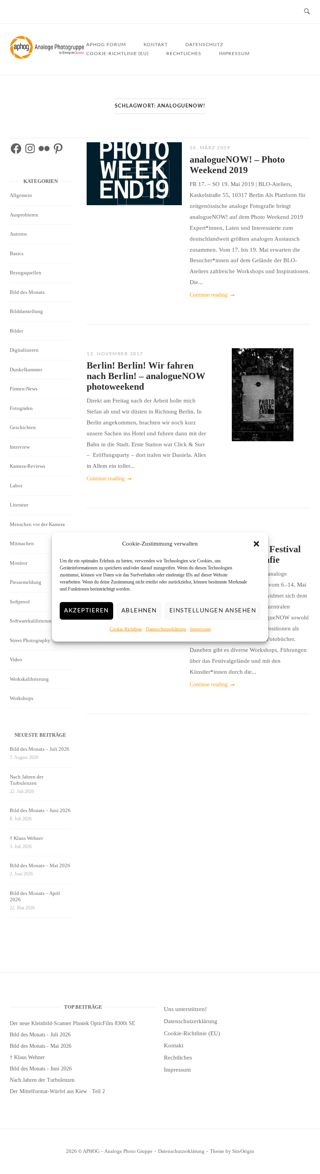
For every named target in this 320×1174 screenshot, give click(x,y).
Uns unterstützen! (185, 1009)
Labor (16, 486)
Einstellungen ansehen (212, 611)
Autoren (18, 234)
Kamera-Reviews (27, 466)
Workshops (21, 698)
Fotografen (21, 408)
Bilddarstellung (26, 311)
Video (16, 659)
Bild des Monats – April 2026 (35, 896)
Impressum (200, 629)
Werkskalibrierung (29, 679)
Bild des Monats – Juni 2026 (40, 810)
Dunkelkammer (26, 369)
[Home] (48, 57)
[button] (256, 544)
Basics (16, 253)
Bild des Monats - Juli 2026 (40, 1035)
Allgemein (21, 195)
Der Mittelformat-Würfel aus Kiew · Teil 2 (57, 1091)
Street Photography (30, 640)
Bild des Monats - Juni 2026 (41, 1069)
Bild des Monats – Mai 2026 (40, 865)
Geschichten (23, 427)
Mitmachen (22, 543)
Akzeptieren (86, 611)
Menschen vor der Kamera (37, 524)
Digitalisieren (24, 350)
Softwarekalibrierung (32, 621)
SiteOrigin (243, 1151)
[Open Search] (307, 12)
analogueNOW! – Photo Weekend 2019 (237, 164)
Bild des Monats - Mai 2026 (40, 1046)
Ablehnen (139, 611)
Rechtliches (183, 53)
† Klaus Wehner (26, 838)
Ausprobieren (24, 215)
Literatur (19, 505)
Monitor (18, 563)
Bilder (16, 331)
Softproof (20, 602)
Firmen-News (23, 389)
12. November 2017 (115, 353)
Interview (20, 447)
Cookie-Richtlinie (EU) (117, 53)
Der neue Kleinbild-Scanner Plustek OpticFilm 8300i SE (72, 1023)
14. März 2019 (210, 147)
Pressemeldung (25, 582)
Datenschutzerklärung (166, 629)
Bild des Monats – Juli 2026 (39, 749)
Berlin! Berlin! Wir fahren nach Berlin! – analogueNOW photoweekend (146, 376)
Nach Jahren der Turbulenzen (26, 780)
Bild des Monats (27, 292)
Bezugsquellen (25, 273)
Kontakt (156, 44)
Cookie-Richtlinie (126, 629)
